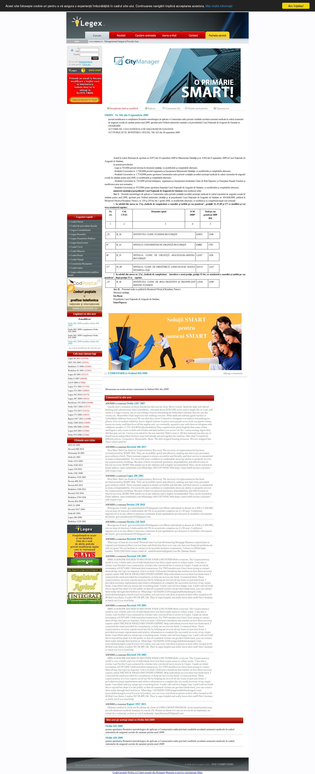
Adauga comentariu (233, 373)
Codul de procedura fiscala (84, 226)
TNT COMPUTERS (222, 764)
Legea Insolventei (79, 242)
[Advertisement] (84, 159)
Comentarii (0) (173, 108)
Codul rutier (77, 268)
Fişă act (151, 108)
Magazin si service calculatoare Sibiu (184, 772)
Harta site (79, 765)
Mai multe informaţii (219, 6)
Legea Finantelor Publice (83, 238)
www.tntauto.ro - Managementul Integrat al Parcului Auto (114, 41)
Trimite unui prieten (198, 108)
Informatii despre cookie (112, 765)
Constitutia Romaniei (81, 263)
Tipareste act (222, 108)
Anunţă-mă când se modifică (124, 108)
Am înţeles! (296, 5)
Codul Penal (77, 255)
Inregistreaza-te (85, 61)
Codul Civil (76, 247)
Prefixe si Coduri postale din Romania (146, 772)
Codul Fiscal (77, 221)
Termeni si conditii (92, 765)
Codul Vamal (77, 259)
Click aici (86, 64)
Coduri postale (119, 772)
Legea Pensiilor (78, 234)
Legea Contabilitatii (81, 230)
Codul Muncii (78, 251)
